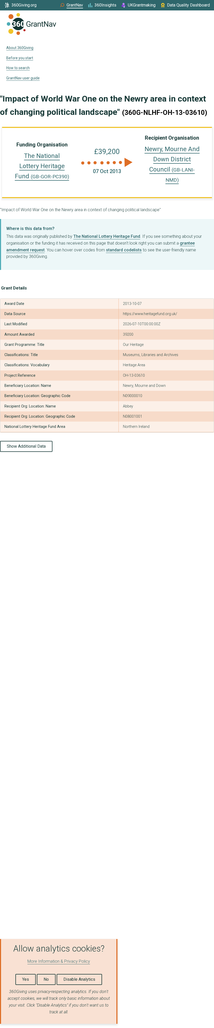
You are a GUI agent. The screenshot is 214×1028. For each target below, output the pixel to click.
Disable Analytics (79, 979)
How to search (18, 68)
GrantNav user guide (23, 78)
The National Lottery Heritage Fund (42, 166)
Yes (25, 979)
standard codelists (124, 249)
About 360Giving (19, 48)
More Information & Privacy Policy (58, 961)
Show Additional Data (26, 446)
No (46, 979)
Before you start (19, 58)
